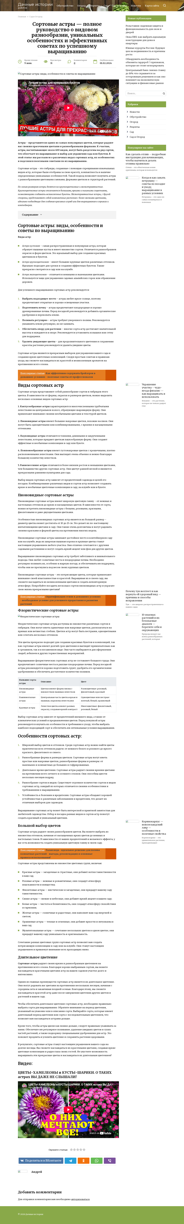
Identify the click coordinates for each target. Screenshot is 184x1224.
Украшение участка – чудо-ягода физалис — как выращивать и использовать (153, 390)
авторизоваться (80, 1199)
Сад (106, 5)
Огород (81, 5)
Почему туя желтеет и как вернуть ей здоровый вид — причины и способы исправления (143, 596)
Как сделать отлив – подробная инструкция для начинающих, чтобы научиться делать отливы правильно (146, 159)
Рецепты (95, 5)
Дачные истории (35, 4)
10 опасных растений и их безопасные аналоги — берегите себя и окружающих (152, 622)
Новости (136, 5)
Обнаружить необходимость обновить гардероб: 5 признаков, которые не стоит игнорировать (145, 62)
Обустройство (65, 5)
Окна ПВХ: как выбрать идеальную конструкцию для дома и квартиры (146, 40)
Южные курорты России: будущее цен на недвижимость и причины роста (145, 51)
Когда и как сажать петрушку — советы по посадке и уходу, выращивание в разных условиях (153, 185)
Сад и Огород (119, 5)
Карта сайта (152, 5)
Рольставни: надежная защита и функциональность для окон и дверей (144, 29)
